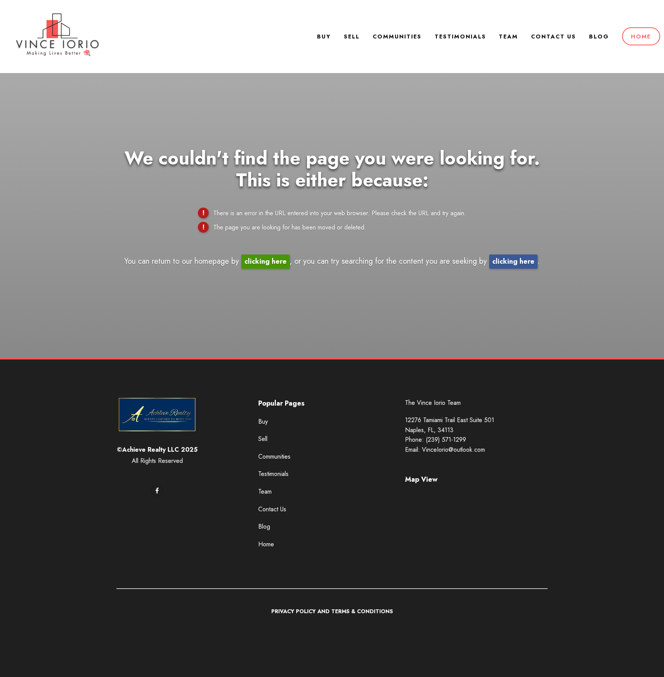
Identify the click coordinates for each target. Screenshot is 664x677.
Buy (324, 36)
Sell (352, 36)
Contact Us (553, 36)
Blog (599, 36)
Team (508, 36)
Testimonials (460, 36)
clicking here (265, 261)
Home (641, 36)
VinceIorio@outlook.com (453, 449)
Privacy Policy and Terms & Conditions (332, 611)
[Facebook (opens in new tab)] (157, 490)
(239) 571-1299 (446, 439)
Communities (397, 36)
